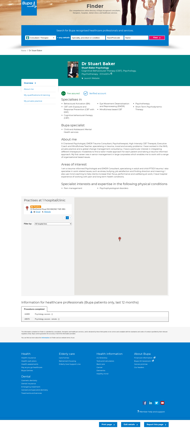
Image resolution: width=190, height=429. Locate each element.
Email (38, 212)
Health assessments (29, 364)
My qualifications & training (37, 95)
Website (47, 212)
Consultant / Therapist (39, 38)
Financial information (143, 358)
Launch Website (92, 78)
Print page (107, 424)
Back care (101, 364)
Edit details (129, 424)
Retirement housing (67, 361)
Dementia (101, 370)
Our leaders (139, 367)
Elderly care (67, 353)
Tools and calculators (105, 361)
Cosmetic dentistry (29, 380)
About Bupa (142, 353)
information (45, 337)
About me (29, 89)
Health (26, 353)
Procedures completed (34, 309)
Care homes (64, 358)
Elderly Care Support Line (70, 364)
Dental (26, 376)
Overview (28, 83)
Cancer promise (140, 364)
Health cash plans (28, 361)
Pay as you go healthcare (31, 367)
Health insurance (28, 358)
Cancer (99, 367)
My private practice (33, 101)
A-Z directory (102, 358)
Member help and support (152, 411)
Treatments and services (31, 393)
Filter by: (28, 224)
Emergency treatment (30, 387)
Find (155, 37)
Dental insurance (28, 383)
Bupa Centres (27, 370)
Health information (110, 353)
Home (23, 50)
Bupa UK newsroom (142, 361)
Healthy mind (102, 374)
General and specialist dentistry (34, 390)
